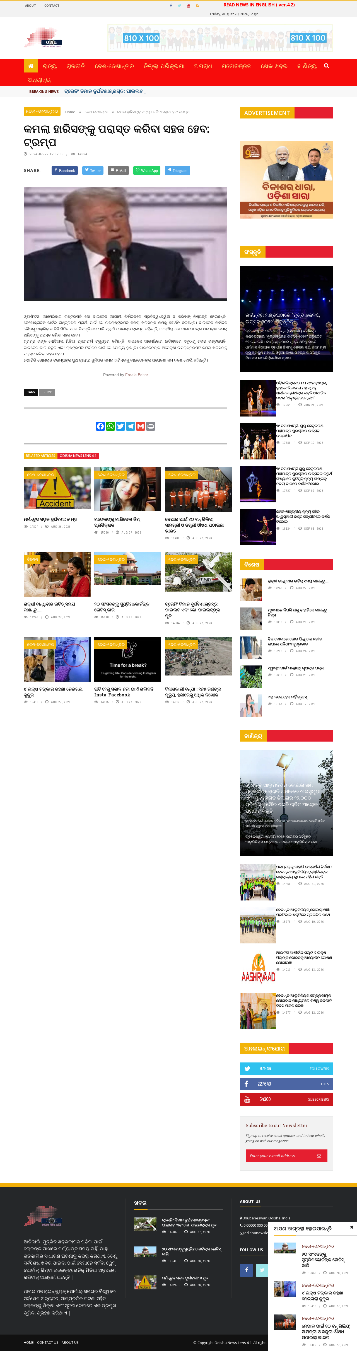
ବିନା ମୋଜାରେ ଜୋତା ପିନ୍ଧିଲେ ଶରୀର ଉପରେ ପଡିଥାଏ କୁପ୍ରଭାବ (295, 641)
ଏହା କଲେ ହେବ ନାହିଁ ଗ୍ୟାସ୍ (287, 696)
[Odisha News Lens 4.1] (43, 1216)
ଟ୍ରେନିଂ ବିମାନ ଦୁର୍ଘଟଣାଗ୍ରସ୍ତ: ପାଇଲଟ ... (106, 91)
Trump (47, 392)
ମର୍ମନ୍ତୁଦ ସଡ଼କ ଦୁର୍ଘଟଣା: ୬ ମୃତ (50, 519)
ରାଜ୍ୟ (50, 66)
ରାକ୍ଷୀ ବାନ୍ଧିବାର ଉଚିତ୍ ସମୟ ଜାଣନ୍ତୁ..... (49, 606)
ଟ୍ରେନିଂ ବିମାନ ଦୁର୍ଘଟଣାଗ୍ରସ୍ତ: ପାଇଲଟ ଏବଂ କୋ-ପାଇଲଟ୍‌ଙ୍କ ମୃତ (192, 609)
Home (28, 1342)
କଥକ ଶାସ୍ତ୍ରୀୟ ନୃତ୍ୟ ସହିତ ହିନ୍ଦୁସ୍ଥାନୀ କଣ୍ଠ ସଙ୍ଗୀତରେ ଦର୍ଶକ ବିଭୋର (303, 516)
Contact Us (47, 1342)
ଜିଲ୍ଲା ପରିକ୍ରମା (164, 66)
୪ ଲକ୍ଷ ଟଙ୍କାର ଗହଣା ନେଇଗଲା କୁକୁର (53, 692)
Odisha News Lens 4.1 (78, 455)
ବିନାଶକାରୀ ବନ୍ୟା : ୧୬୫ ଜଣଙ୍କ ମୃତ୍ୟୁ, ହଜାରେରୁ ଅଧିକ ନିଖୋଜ (193, 692)
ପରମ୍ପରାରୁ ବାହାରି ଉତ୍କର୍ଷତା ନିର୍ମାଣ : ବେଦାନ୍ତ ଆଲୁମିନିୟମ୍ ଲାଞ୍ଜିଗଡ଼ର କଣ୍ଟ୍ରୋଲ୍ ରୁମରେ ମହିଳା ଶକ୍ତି (304, 871)
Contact (51, 5)
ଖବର (140, 1202)
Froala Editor (136, 374)
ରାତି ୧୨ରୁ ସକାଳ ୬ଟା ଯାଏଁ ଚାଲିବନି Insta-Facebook (123, 692)
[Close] (351, 1227)
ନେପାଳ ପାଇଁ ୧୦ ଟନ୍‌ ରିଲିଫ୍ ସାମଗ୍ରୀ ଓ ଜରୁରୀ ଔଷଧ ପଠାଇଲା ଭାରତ (194, 525)
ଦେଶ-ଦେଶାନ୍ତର (114, 66)
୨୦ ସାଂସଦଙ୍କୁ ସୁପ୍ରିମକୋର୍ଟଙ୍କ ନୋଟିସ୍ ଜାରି (121, 606)
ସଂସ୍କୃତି (252, 252)
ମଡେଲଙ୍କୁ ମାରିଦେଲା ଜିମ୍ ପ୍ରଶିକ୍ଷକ (117, 522)
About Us (70, 1342)
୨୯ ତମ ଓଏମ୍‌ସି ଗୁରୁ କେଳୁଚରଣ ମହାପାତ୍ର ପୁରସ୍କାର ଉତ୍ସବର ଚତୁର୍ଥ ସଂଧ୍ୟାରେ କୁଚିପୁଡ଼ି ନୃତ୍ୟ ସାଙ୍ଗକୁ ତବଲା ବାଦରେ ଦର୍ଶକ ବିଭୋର (304, 476)
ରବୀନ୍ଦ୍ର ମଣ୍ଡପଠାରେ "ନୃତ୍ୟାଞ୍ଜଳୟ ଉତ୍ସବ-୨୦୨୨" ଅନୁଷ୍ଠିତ (282, 318)
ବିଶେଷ (32, 559)
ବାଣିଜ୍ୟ (307, 66)
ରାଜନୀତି (75, 66)
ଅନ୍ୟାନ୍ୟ (39, 79)
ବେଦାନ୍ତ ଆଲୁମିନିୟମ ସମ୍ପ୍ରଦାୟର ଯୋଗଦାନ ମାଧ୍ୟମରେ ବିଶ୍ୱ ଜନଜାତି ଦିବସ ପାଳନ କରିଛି (304, 1000)
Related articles (40, 455)
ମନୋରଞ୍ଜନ (236, 66)
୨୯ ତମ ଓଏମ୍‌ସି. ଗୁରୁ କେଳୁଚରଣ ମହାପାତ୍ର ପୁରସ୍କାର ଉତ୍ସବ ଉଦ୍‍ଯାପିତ (300, 430)
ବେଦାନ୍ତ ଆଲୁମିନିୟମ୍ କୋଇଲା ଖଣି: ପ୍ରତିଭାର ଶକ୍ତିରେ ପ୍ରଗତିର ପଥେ (303, 912)
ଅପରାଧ (203, 66)
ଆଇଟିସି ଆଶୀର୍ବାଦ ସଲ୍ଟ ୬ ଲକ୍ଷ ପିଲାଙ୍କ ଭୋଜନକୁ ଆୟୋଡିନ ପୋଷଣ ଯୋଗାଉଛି (304, 957)
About (30, 5)
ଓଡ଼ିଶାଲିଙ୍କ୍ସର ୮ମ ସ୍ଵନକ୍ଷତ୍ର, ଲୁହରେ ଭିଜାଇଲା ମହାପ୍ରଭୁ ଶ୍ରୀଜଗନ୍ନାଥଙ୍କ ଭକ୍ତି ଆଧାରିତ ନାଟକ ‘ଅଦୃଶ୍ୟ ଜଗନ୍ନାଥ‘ (301, 390)
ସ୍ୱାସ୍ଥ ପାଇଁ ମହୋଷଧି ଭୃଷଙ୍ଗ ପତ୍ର (296, 667)
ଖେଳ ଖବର (274, 66)
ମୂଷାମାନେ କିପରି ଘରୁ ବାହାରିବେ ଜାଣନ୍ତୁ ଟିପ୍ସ (297, 612)
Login (254, 13)
